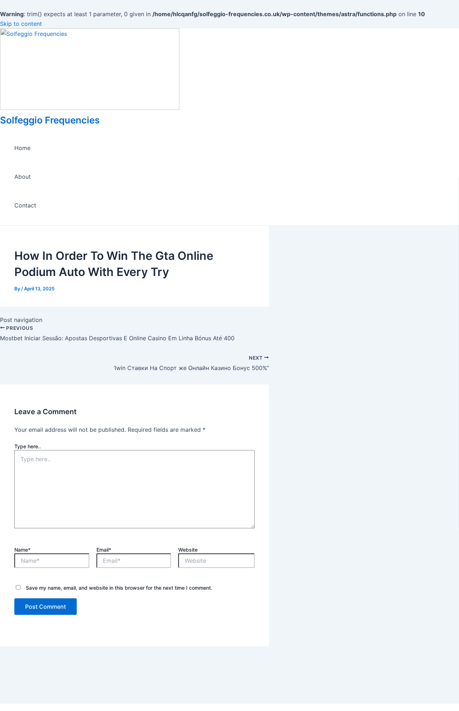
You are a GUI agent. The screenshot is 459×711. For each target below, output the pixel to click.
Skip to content (21, 23)
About (22, 176)
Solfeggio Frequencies (50, 120)
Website (188, 550)
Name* (22, 550)
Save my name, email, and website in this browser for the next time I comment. (119, 588)
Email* (103, 550)
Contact (25, 205)
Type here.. (27, 446)
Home (22, 147)
